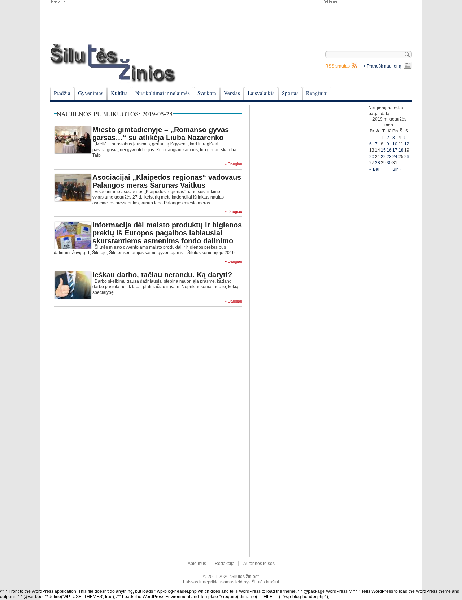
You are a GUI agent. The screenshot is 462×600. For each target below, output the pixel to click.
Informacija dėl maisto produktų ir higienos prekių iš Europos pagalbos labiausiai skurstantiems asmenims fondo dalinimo (167, 233)
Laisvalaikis (261, 92)
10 (394, 144)
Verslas (232, 92)
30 (389, 162)
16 (389, 150)
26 (406, 156)
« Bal (374, 169)
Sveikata (206, 92)
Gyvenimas (90, 92)
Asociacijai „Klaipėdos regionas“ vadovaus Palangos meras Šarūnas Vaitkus (166, 181)
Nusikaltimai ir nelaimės (162, 92)
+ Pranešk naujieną (382, 66)
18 (401, 150)
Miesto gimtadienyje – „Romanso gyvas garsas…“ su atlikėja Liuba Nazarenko (160, 134)
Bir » (396, 169)
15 (383, 150)
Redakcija (225, 563)
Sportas (290, 92)
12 (406, 144)
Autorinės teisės (259, 563)
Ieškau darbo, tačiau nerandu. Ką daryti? (162, 275)
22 (383, 156)
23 (389, 156)
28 (377, 162)
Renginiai (317, 92)
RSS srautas (337, 66)
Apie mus (197, 563)
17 (394, 150)
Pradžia (62, 92)
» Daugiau (233, 164)
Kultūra (119, 92)
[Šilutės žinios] (113, 63)
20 (371, 156)
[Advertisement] (367, 22)
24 (394, 156)
